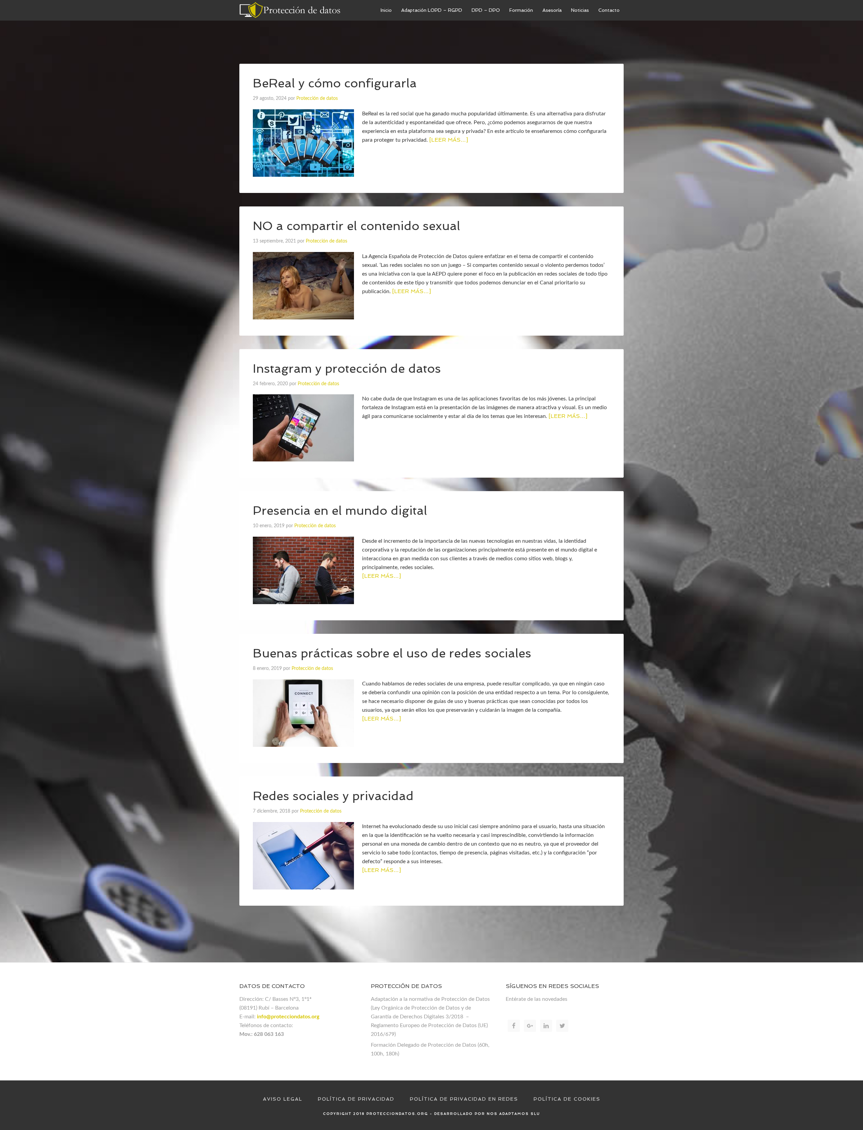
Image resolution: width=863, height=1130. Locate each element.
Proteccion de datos (289, 10)
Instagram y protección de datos (347, 368)
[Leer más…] (448, 140)
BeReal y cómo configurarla (335, 83)
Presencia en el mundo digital (340, 510)
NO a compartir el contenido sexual (356, 226)
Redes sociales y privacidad (333, 796)
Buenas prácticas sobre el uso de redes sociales (392, 653)
